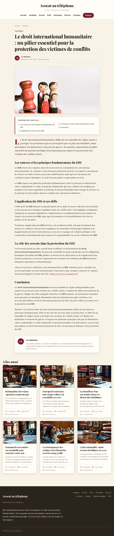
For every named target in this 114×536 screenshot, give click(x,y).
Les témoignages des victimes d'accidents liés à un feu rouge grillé (54, 450)
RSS (109, 496)
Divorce (67, 15)
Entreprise (58, 15)
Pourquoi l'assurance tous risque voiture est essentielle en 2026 (53, 394)
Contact (88, 15)
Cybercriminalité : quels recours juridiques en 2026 (93, 448)
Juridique (33, 15)
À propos (76, 15)
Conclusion (64, 127)
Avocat (42, 15)
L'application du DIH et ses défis (32, 131)
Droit (49, 15)
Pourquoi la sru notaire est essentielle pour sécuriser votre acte (16, 450)
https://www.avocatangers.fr (63, 274)
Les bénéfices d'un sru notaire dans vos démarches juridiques (91, 394)
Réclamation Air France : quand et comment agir (17, 393)
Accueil (23, 15)
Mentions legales (100, 496)
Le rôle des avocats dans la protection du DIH (77, 124)
